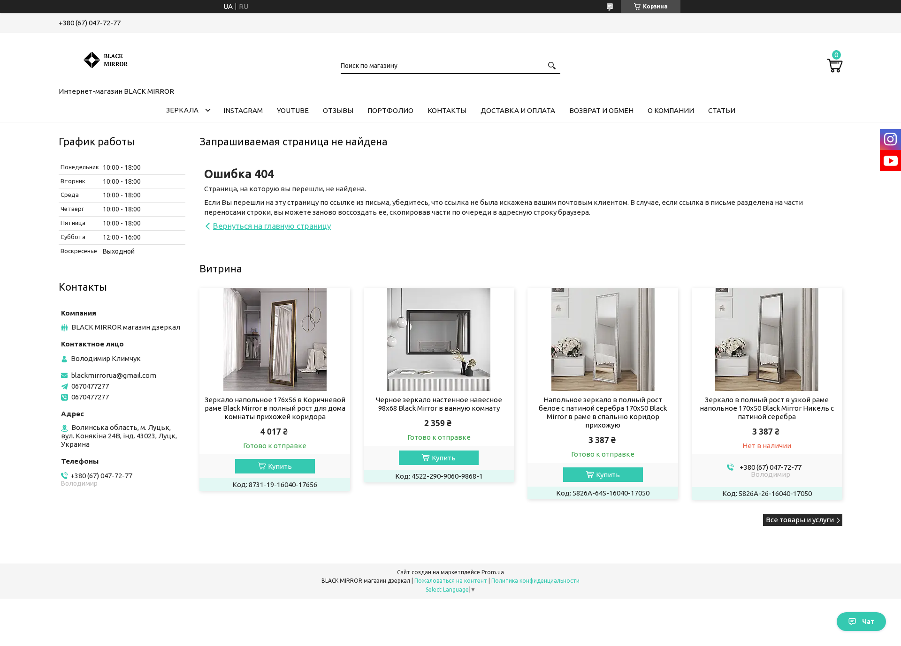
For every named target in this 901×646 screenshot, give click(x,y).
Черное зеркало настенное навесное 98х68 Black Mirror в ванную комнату (439, 404)
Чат (868, 621)
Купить (280, 466)
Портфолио (390, 110)
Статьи (721, 110)
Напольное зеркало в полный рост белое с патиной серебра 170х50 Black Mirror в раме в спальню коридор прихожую (603, 412)
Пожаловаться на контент (450, 581)
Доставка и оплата (518, 110)
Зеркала (182, 110)
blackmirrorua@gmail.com (113, 375)
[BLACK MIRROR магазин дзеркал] (106, 58)
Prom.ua (492, 572)
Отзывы (338, 110)
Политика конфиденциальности (535, 581)
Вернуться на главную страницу (272, 225)
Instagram (243, 110)
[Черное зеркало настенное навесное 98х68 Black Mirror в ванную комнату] (439, 339)
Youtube (293, 110)
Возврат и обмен (601, 110)
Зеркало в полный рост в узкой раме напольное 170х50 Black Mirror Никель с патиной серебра (767, 408)
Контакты (447, 110)
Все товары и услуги (800, 520)
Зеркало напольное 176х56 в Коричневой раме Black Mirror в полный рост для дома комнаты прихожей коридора (275, 408)
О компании (671, 110)
